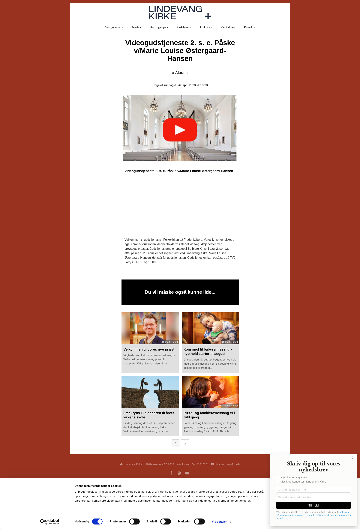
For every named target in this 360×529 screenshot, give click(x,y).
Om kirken (227, 27)
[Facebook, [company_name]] (171, 473)
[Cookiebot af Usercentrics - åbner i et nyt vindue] (49, 522)
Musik (136, 27)
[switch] (134, 522)
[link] (114, 27)
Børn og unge (158, 27)
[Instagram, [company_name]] (179, 473)
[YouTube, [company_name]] (187, 473)
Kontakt (249, 27)
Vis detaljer (219, 521)
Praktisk (205, 27)
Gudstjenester (113, 27)
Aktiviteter (183, 27)
